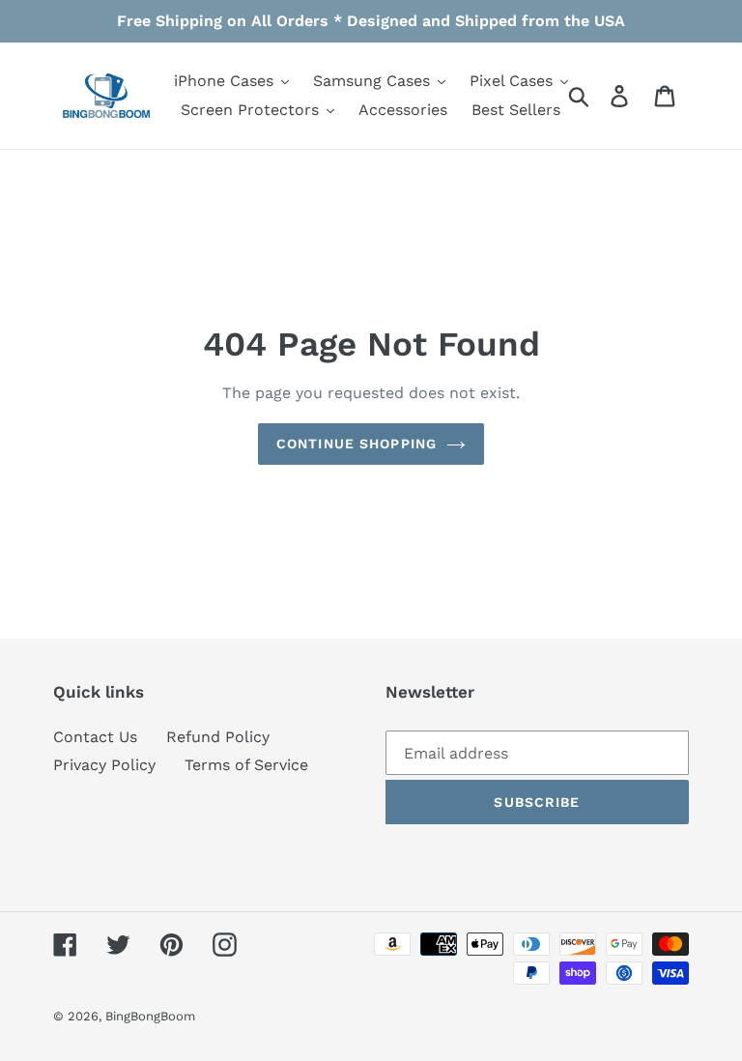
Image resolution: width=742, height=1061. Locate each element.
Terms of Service (246, 765)
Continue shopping (356, 443)
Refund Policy (218, 737)
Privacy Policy (104, 765)
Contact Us (95, 737)
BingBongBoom (150, 1016)
